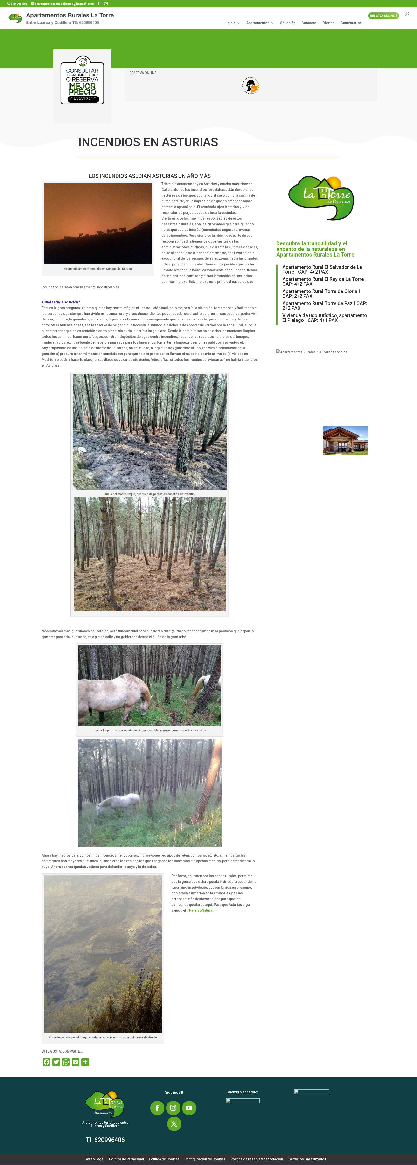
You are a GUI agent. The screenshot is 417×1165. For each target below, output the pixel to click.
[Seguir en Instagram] (173, 1108)
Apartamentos (257, 23)
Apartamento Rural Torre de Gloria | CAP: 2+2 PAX (321, 293)
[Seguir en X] (174, 1124)
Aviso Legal (95, 1159)
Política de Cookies (164, 1159)
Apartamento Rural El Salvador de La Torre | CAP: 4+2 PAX (322, 269)
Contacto (308, 23)
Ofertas (328, 23)
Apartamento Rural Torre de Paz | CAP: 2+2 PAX (324, 305)
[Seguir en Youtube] (189, 1108)
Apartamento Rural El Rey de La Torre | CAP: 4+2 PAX (324, 281)
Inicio (231, 23)
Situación (287, 23)
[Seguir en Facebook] (157, 1108)
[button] (298, 397)
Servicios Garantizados (307, 1159)
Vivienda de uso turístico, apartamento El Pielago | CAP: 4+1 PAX (324, 317)
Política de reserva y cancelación (256, 1159)
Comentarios (351, 23)
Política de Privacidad (126, 1159)
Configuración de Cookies (205, 1159)
